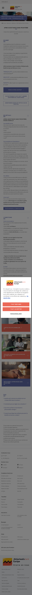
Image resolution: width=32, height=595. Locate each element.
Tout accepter (16, 309)
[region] (16, 297)
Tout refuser (16, 304)
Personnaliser (16, 314)
